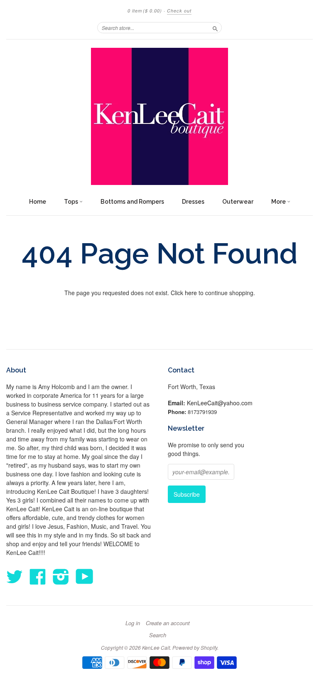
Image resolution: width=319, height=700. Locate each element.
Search (157, 635)
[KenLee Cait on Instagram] (61, 576)
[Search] (215, 27)
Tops (71, 201)
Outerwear (237, 201)
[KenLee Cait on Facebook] (37, 576)
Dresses (193, 201)
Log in (132, 623)
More (279, 201)
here (191, 292)
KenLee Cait (156, 647)
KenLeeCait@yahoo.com (220, 403)
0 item (145, 10)
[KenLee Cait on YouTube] (84, 576)
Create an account (168, 623)
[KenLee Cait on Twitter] (14, 576)
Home (37, 201)
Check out (179, 10)
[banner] (159, 116)
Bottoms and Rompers (132, 201)
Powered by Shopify (194, 647)
